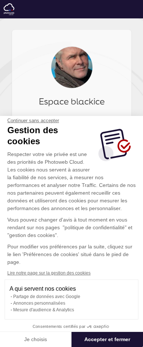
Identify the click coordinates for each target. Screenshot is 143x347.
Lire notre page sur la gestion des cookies (49, 273)
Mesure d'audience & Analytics (43, 309)
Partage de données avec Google (46, 296)
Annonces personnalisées (39, 303)
